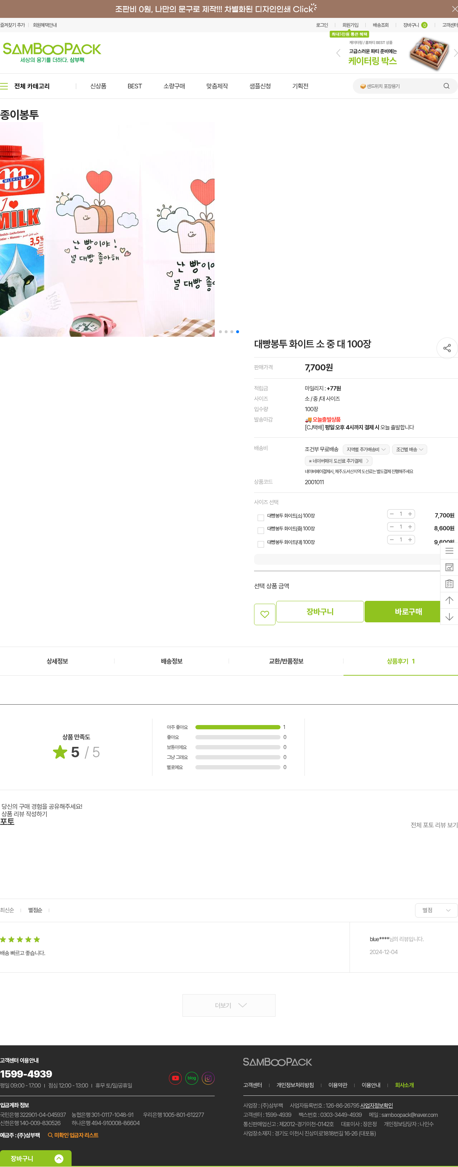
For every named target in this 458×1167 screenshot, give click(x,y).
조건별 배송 (406, 449)
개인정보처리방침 (295, 1085)
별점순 (35, 910)
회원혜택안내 (45, 25)
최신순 (7, 910)
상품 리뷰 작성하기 (24, 814)
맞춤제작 (217, 86)
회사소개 (404, 1085)
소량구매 (174, 86)
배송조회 (381, 25)
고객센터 (450, 25)
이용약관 (337, 1085)
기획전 (300, 86)
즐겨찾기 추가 (12, 25)
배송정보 (171, 661)
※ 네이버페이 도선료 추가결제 (335, 461)
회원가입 (350, 25)
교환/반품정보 (286, 661)
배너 (229, 9)
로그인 (322, 25)
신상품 (98, 86)
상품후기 (401, 661)
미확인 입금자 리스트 (76, 1135)
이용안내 (371, 1085)
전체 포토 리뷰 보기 (434, 824)
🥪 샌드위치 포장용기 (379, 86)
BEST (135, 86)
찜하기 (265, 614)
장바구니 (414, 25)
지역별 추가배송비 (363, 449)
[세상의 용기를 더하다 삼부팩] (52, 60)
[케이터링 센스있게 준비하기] (397, 72)
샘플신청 (260, 86)
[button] (338, 53)
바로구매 (408, 611)
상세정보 (57, 661)
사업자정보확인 (376, 1105)
